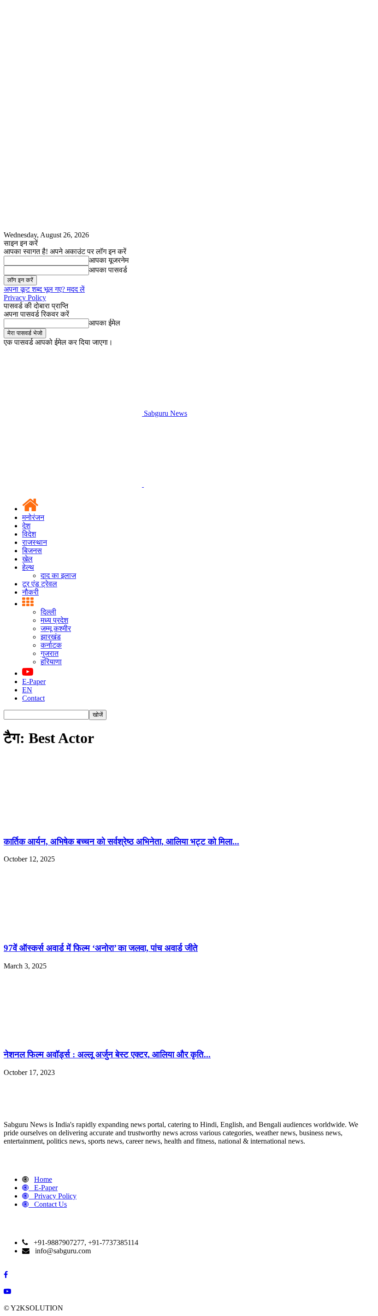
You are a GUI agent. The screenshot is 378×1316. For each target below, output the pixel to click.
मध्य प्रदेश (54, 620)
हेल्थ (28, 567)
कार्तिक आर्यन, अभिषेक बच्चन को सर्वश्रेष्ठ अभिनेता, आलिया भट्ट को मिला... (121, 841)
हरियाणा (51, 662)
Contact (33, 698)
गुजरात (50, 653)
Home (43, 1179)
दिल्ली (48, 612)
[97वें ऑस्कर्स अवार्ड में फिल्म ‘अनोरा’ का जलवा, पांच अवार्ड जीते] (73, 930)
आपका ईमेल (104, 323)
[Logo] (74, 484)
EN (27, 690)
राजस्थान (34, 542)
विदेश (29, 534)
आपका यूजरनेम (109, 260)
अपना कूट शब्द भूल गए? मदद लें (44, 289)
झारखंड (51, 637)
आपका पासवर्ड (108, 270)
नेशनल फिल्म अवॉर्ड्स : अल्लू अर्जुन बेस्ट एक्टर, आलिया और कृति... (107, 1054)
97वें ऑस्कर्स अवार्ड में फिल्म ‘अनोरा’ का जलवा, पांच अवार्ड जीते (101, 948)
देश (26, 526)
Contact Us (50, 1204)
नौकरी (30, 592)
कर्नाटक (51, 645)
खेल (27, 559)
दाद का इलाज (58, 575)
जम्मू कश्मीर (56, 628)
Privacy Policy (25, 297)
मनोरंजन (33, 517)
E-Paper (34, 681)
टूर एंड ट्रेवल (39, 584)
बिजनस (32, 551)
